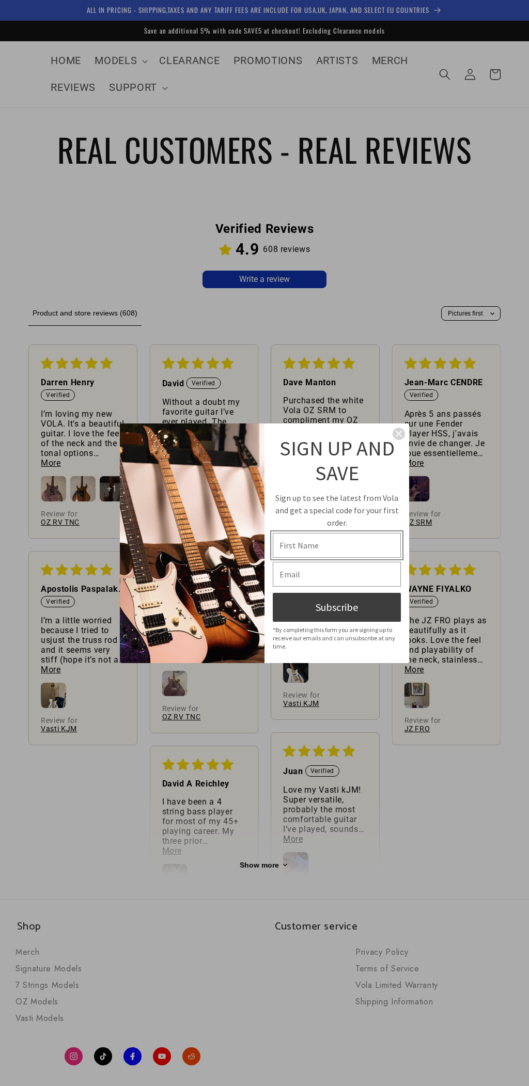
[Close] (399, 434)
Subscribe (337, 607)
